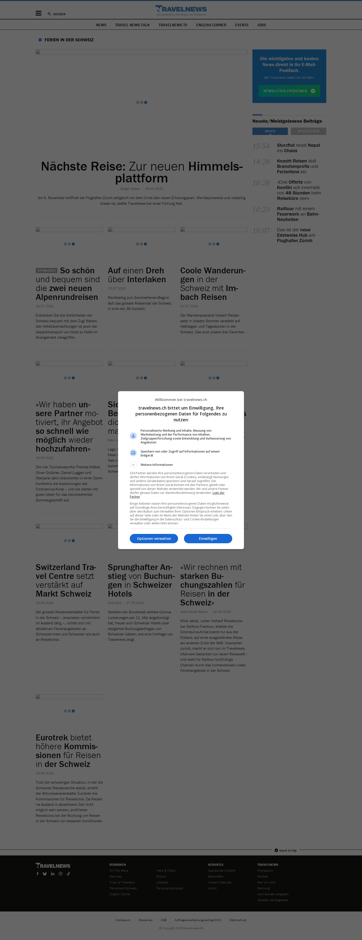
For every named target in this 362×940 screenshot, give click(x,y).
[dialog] (181, 470)
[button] (181, 464)
